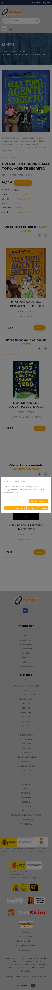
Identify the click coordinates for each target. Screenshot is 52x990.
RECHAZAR (32, 508)
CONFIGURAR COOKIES (15, 508)
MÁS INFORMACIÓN (38, 501)
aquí (16, 492)
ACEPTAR (43, 508)
